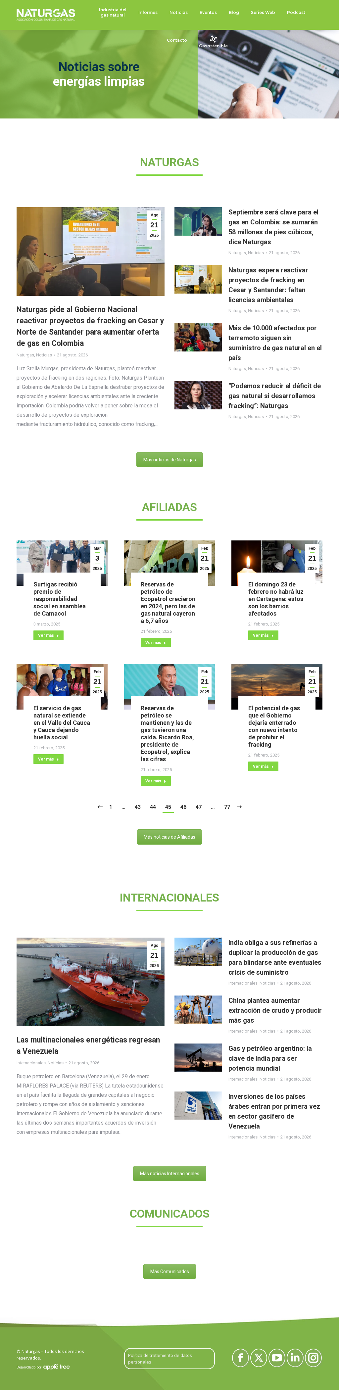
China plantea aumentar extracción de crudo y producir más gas (275, 1010)
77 (227, 807)
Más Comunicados (169, 1271)
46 (183, 807)
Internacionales (31, 1062)
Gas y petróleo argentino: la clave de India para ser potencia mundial (270, 1058)
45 (168, 807)
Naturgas (25, 354)
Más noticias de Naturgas (169, 459)
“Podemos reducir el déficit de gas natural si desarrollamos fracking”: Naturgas (274, 396)
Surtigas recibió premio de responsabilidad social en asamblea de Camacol (59, 599)
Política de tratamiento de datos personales (160, 1358)
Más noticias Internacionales (169, 1173)
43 (138, 807)
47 (199, 807)
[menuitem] (113, 12)
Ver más (46, 635)
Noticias (44, 354)
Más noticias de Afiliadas (169, 837)
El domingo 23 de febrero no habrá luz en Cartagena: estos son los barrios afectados (276, 599)
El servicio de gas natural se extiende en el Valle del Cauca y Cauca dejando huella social (61, 723)
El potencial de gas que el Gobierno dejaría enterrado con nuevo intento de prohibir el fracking (274, 726)
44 (153, 807)
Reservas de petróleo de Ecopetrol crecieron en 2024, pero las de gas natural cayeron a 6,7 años (168, 602)
